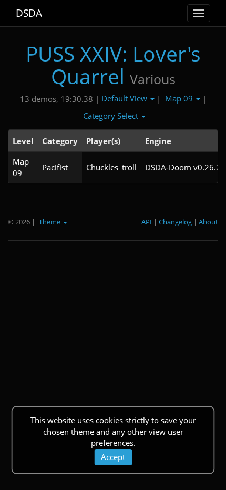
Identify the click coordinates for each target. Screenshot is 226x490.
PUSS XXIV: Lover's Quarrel (113, 64)
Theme (50, 222)
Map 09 (180, 98)
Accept (113, 457)
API (146, 222)
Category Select (111, 115)
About (208, 222)
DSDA (29, 13)
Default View (125, 98)
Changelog (175, 222)
